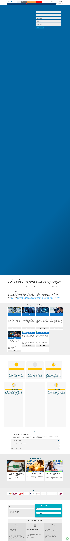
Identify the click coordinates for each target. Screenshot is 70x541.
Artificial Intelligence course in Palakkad (33, 298)
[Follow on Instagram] (58, 3)
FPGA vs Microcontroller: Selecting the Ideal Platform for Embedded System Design (16, 474)
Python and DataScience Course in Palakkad (48, 297)
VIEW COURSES (14, 328)
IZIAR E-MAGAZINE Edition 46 (35, 473)
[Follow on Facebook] (56, 3)
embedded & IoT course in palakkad (21, 298)
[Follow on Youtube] (60, 3)
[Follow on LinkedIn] (59, 3)
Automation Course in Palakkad (23, 297)
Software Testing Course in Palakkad (46, 298)
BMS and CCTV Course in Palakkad (35, 297)
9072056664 (40, 511)
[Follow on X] (62, 3)
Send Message (40, 27)
